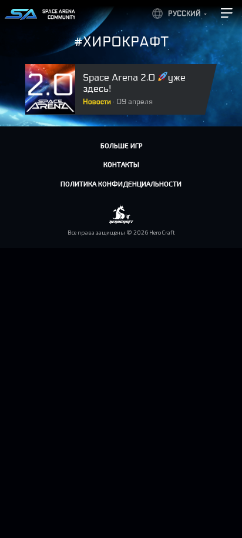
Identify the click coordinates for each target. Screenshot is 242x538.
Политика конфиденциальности (121, 183)
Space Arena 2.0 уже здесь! (134, 83)
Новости (97, 102)
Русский (184, 13)
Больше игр (121, 145)
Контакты (121, 164)
